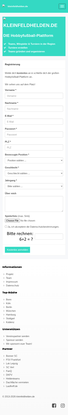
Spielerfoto (11, 216)
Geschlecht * (12, 167)
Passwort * (11, 128)
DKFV (8, 374)
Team (8, 278)
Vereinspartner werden (17, 336)
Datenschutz (12, 285)
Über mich (10, 193)
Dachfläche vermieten (17, 382)
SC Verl (9, 367)
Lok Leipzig (11, 363)
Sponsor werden (14, 340)
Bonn (8, 299)
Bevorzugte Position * (17, 154)
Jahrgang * (11, 180)
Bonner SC (11, 356)
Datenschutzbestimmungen (44, 226)
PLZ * (8, 141)
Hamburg (10, 314)
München (10, 310)
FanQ (8, 371)
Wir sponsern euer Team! (18, 343)
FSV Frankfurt (13, 359)
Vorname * (10, 90)
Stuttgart (10, 318)
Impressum (11, 281)
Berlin (8, 307)
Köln (8, 303)
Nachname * (11, 103)
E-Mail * (9, 115)
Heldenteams (12, 378)
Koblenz (9, 322)
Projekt (9, 274)
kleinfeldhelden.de (18, 6)
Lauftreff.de (11, 386)
